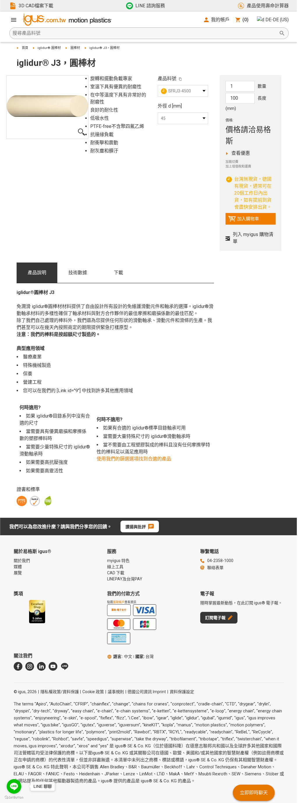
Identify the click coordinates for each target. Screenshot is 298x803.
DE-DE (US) (277, 19)
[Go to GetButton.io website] (14, 797)
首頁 (25, 48)
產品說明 (37, 272)
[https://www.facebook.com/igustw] (18, 666)
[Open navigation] (13, 19)
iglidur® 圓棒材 (49, 48)
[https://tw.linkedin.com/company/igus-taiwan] (41, 666)
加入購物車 (243, 220)
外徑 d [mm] (170, 106)
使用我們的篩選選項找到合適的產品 (134, 459)
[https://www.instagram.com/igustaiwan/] (29, 666)
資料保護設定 (182, 691)
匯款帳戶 (119, 602)
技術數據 (77, 272)
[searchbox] (144, 33)
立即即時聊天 (254, 792)
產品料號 (167, 78)
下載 (118, 272)
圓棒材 (75, 48)
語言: (122, 656)
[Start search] (282, 33)
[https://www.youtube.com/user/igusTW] (53, 666)
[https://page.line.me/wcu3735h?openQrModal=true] (64, 666)
